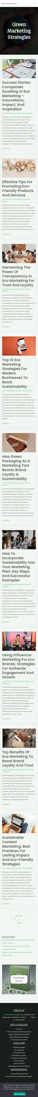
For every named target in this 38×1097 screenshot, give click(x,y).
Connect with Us (19, 1063)
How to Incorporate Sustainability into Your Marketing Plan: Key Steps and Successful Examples (18, 567)
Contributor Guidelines (19, 1058)
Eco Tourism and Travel (19, 1040)
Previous (18, 916)
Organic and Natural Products (19, 1034)
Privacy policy (19, 1091)
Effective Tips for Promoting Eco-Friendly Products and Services (18, 188)
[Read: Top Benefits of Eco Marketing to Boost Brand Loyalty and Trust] (19, 738)
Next (20, 923)
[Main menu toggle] (34, 3)
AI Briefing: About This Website (19, 1066)
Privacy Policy (19, 1061)
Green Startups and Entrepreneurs (19, 1032)
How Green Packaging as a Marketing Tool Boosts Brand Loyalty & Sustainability (16, 467)
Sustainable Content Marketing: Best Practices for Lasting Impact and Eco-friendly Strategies (17, 851)
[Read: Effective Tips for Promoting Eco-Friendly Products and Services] (19, 168)
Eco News (19, 1029)
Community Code (19, 1053)
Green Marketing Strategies (12, 113)
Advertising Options (19, 1055)
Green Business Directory (19, 979)
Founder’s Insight (19, 1047)
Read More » (6, 148)
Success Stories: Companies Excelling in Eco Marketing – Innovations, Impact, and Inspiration (16, 96)
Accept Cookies (19, 1094)
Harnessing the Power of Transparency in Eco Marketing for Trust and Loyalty (18, 276)
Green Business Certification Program (19, 1076)
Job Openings (19, 1050)
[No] (36, 1090)
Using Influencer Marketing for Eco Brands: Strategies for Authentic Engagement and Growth (18, 666)
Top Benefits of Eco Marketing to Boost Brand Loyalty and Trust (17, 759)
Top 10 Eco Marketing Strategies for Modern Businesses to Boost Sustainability (14, 373)
